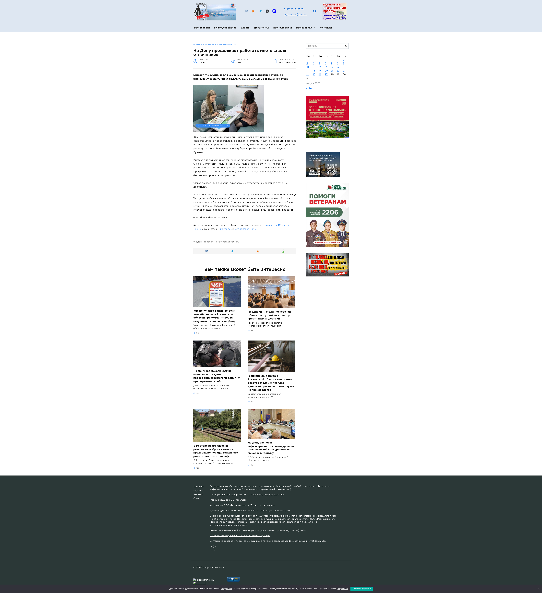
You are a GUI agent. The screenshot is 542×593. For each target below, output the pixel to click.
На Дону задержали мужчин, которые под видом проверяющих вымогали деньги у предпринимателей (216, 376)
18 (314, 70)
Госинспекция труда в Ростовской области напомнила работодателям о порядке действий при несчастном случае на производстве (271, 382)
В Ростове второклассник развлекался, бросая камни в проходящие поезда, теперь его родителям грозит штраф (215, 451)
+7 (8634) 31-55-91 (294, 8)
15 (338, 67)
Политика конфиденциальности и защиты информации (240, 535)
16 (344, 67)
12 (320, 67)
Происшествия (282, 27)
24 (307, 74)
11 (313, 67)
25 (314, 74)
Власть (245, 27)
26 (320, 74)
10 (307, 67)
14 (332, 67)
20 (326, 70)
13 (326, 67)
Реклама (198, 494)
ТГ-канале (268, 225)
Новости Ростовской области (213, 126)
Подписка (198, 490)
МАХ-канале (283, 225)
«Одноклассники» (245, 229)
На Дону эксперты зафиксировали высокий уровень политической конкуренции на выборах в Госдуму (271, 447)
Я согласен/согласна (361, 588)
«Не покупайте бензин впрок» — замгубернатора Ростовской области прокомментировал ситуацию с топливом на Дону (215, 316)
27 (326, 74)
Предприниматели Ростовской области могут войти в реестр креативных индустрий (269, 315)
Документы (261, 27)
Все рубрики (304, 27)
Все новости (202, 27)
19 (320, 70)
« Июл (309, 88)
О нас (196, 498)
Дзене (197, 229)
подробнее (227, 588)
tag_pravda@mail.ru (295, 14)
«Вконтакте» (224, 229)
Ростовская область (228, 242)
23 (344, 70)
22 (338, 70)
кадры (198, 242)
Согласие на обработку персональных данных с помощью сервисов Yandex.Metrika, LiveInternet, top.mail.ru (268, 541)
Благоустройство (225, 27)
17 (307, 70)
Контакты (326, 27)
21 (332, 70)
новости (209, 242)
